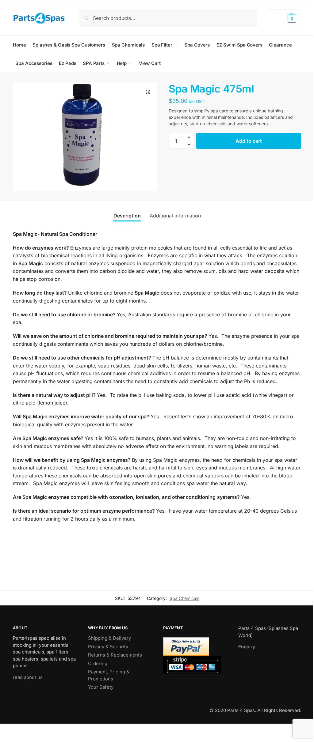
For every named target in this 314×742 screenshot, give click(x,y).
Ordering (97, 663)
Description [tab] (127, 216)
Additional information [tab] (175, 216)
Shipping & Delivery (109, 638)
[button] (284, 17)
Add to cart (249, 141)
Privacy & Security (108, 647)
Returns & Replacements (115, 655)
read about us (28, 677)
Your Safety (100, 687)
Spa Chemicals (184, 598)
